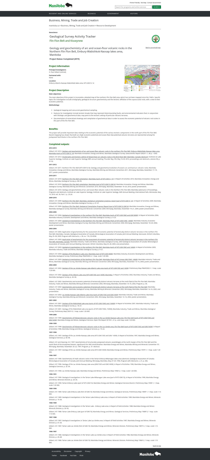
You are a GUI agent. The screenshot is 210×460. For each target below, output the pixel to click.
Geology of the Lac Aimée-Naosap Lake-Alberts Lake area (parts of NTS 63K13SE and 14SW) (95, 268)
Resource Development (106, 25)
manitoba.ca (54, 25)
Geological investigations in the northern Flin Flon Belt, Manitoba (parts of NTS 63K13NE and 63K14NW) (100, 215)
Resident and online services (62, 14)
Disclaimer (68, 451)
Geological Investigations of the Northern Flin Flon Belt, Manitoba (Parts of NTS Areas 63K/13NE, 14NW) (99, 259)
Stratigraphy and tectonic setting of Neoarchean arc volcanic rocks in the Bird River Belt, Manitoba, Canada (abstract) (105, 157)
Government (113, 14)
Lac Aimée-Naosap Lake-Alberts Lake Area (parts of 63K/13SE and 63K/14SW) (90, 295)
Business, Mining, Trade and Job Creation (78, 25)
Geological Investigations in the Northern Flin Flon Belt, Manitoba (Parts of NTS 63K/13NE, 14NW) (97, 221)
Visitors (134, 14)
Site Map (143, 3)
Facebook (63, 455)
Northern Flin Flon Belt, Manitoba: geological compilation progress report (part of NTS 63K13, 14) (97, 201)
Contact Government (154, 3)
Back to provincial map (153, 48)
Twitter (54, 455)
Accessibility (56, 451)
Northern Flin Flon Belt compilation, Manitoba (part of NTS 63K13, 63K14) (89, 184)
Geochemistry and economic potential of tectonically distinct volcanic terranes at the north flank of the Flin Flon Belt (104, 287)
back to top (157, 446)
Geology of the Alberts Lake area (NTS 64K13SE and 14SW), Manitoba (87, 275)
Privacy (87, 451)
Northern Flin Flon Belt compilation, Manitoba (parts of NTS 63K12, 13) (88, 179)
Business (92, 14)
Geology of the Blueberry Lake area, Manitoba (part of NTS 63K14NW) (87, 254)
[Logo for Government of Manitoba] (60, 6)
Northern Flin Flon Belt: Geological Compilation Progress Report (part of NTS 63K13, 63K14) (95, 206)
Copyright (78, 451)
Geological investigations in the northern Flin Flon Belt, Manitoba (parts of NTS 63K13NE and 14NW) (98, 247)
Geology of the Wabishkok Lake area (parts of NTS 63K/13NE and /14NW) (88, 303)
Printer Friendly (135, 3)
